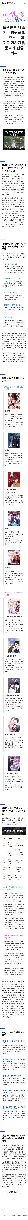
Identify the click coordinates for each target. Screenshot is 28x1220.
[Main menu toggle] (24, 3)
